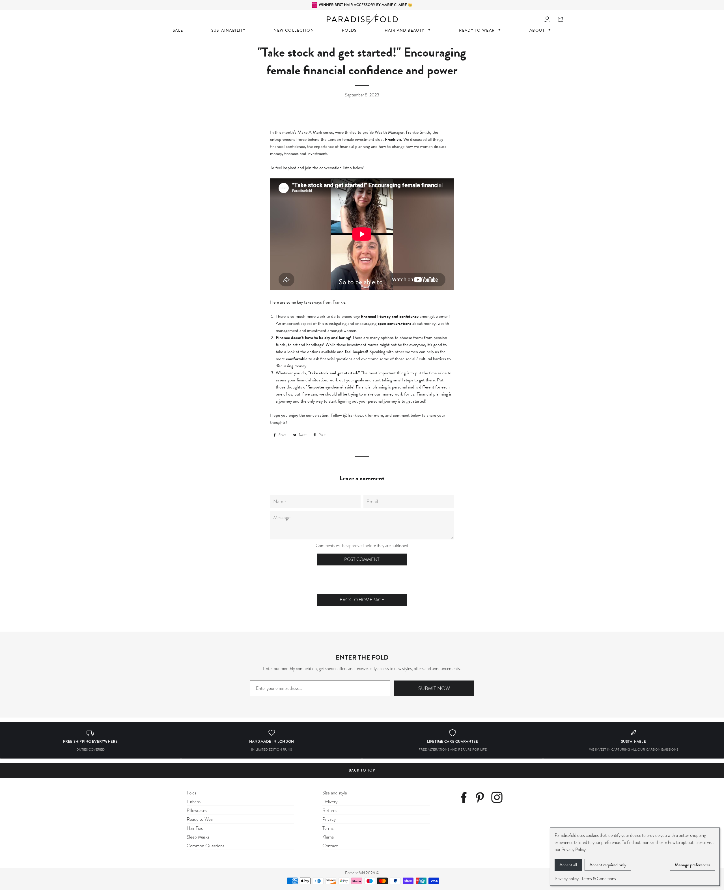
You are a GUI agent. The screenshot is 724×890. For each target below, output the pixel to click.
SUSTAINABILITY (228, 30)
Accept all (568, 864)
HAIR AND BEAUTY (405, 30)
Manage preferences (692, 864)
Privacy (329, 819)
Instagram (498, 798)
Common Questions (205, 846)
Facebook (465, 798)
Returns (329, 810)
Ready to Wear (200, 819)
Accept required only (607, 864)
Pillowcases (197, 810)
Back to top (362, 770)
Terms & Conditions (598, 879)
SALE (178, 30)
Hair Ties (195, 828)
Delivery (329, 801)
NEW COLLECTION (293, 30)
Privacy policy (567, 879)
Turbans (194, 801)
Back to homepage (362, 600)
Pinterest (482, 798)
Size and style (334, 793)
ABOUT (537, 30)
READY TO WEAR (477, 30)
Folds (191, 793)
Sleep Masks (198, 837)
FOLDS (349, 30)
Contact (330, 846)
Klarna (328, 837)
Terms (327, 828)
